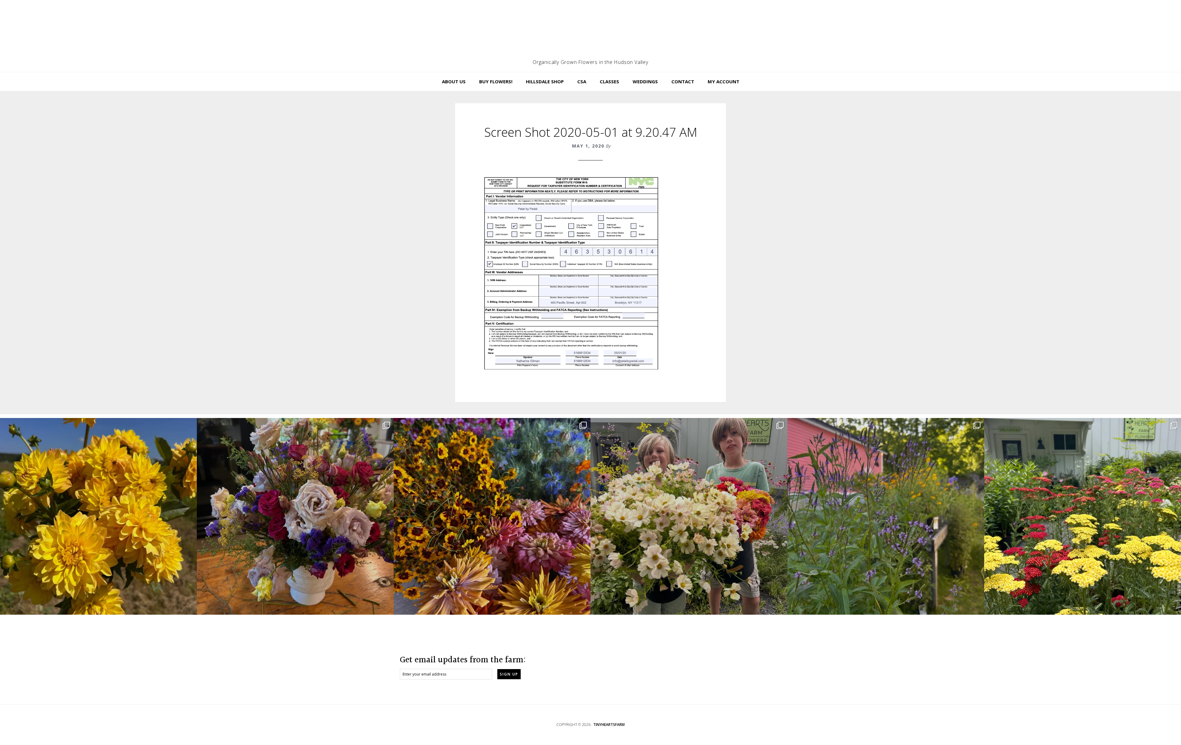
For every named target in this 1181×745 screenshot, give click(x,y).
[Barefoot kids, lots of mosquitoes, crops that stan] (492, 516)
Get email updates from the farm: (463, 660)
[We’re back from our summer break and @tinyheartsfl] (688, 516)
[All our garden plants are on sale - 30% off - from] (1082, 516)
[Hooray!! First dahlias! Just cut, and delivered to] (98, 516)
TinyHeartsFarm (609, 724)
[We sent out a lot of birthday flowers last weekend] (295, 516)
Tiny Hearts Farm (590, 32)
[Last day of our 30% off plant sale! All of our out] (885, 516)
